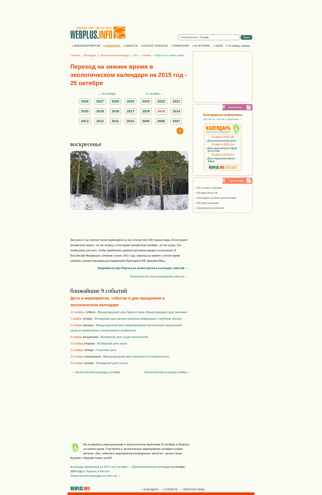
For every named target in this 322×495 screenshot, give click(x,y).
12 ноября (76, 350)
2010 (130, 121)
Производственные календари (151, 466)
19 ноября (76, 363)
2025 (115, 101)
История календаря (208, 203)
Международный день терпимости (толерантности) (136, 356)
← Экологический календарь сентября (95, 372)
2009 (145, 121)
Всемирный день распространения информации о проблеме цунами (138, 318)
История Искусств (207, 192)
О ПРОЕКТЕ (171, 489)
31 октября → (154, 93)
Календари (90, 55)
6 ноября (75, 325)
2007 (176, 121)
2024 (130, 101)
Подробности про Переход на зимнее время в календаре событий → (142, 268)
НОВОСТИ (131, 45)
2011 (115, 121)
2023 (146, 101)
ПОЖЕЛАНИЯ (181, 45)
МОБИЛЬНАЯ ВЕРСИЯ (87, 45)
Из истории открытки (209, 187)
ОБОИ (219, 45)
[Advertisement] (161, 13)
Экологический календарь (114, 55)
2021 (176, 101)
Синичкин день (106, 350)
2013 (85, 121)
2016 (146, 111)
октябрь (147, 55)
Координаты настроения (210, 208)
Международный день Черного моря (121, 312)
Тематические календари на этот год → (95, 475)
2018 (115, 111)
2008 (161, 121)
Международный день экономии (166, 312)
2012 (100, 121)
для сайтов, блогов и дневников (222, 119)
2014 (176, 111)
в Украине (89, 471)
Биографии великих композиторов (216, 197)
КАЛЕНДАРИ (151, 489)
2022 (161, 101)
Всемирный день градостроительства (124, 336)
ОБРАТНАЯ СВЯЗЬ (194, 489)
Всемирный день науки (112, 343)
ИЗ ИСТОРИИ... (203, 45)
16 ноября (76, 356)
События (75, 55)
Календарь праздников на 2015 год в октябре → (100, 466)
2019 (100, 111)
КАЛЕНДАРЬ (113, 45)
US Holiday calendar (239, 45)
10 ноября (76, 343)
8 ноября (75, 336)
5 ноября (75, 318)
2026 (85, 101)
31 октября (77, 312)
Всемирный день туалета (112, 363)
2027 (100, 101)
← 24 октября (106, 93)
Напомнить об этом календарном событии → (159, 276)
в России (103, 471)
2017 (130, 111)
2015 (135, 55)
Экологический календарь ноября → (167, 372)
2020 (85, 111)
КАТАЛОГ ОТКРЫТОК (155, 45)
